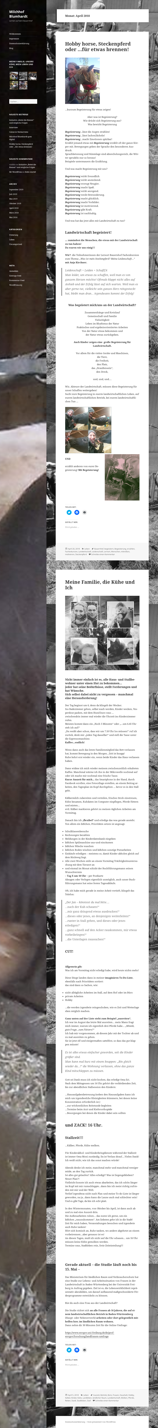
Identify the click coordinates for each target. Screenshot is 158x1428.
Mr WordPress (15, 172)
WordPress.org (15, 285)
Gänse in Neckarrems (18, 132)
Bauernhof (98, 548)
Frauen (116, 1395)
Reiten (68, 1400)
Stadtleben (81, 1400)
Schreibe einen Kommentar (103, 554)
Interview (13, 127)
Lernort (107, 551)
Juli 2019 (13, 194)
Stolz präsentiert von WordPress (101, 1422)
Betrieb (103, 1395)
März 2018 (14, 212)
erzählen (131, 548)
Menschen (115, 551)
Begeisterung (120, 548)
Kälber (67, 1397)
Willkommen (15, 34)
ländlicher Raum (99, 1397)
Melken (124, 1397)
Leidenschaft (97, 551)
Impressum (14, 38)
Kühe (79, 1397)
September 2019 (16, 189)
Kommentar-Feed (16, 280)
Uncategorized (15, 244)
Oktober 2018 (15, 203)
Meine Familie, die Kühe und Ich (100, 585)
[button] (14, 76)
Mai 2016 (13, 217)
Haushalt (123, 1395)
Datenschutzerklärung (19, 43)
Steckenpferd (81, 554)
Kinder (74, 1397)
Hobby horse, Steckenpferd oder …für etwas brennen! (21, 145)
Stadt (73, 1400)
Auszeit (96, 1395)
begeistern (109, 548)
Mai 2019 (13, 199)
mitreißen (125, 551)
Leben (12, 239)
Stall (89, 1400)
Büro (110, 1395)
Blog (11, 48)
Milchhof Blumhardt (18, 14)
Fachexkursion (71, 551)
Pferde (131, 1397)
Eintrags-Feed (15, 275)
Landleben (87, 1397)
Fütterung (13, 235)
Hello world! (30, 172)
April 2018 (14, 208)
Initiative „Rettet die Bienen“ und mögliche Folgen (21, 121)
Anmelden (13, 271)
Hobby (131, 1395)
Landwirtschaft (84, 551)
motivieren (69, 554)
